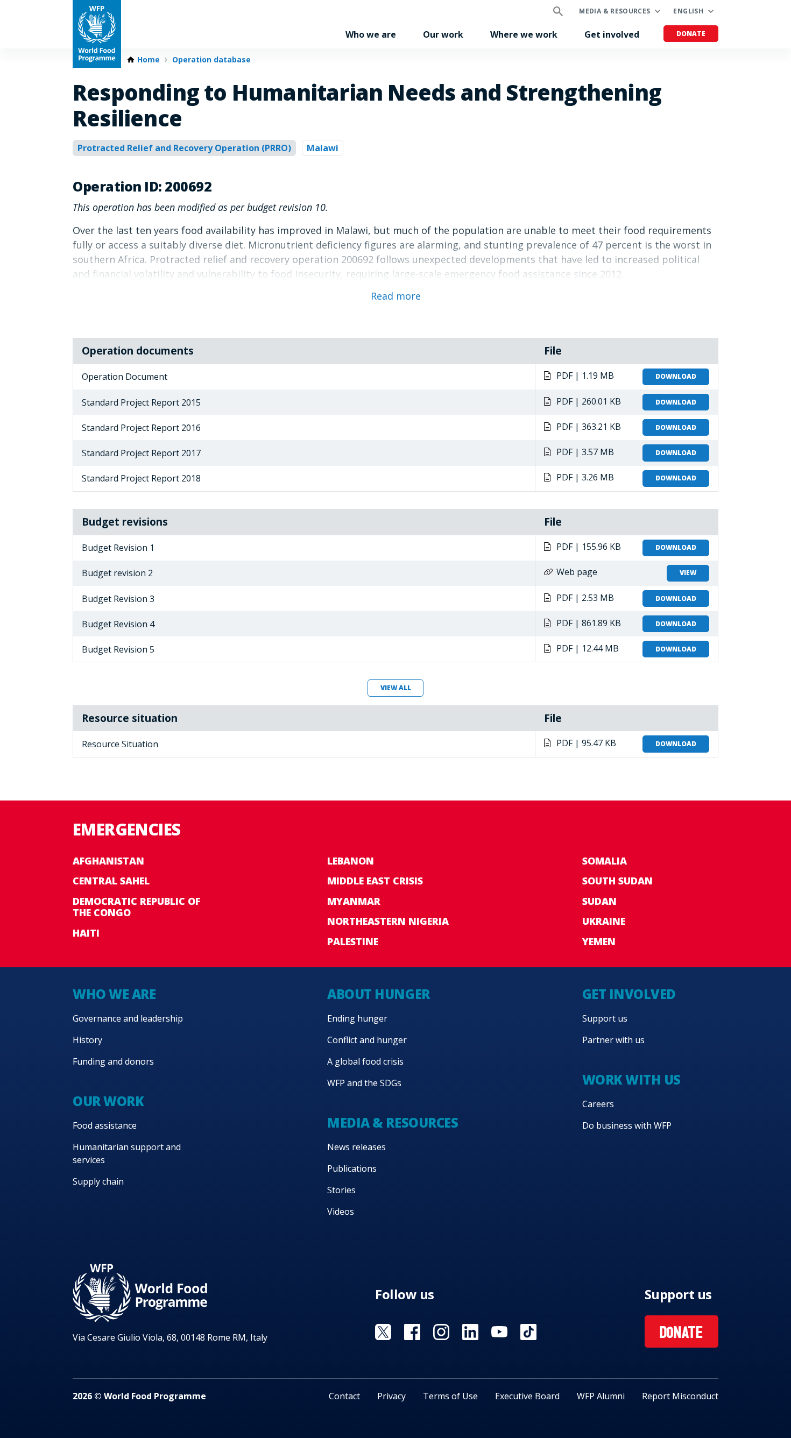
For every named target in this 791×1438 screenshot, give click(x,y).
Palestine (352, 941)
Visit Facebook (412, 1332)
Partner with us (613, 1040)
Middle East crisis (375, 880)
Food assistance (105, 1125)
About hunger (378, 994)
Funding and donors (113, 1061)
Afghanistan (108, 860)
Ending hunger (357, 1018)
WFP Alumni (601, 1396)
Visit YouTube (499, 1332)
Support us (604, 1018)
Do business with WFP (627, 1125)
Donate (690, 33)
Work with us (631, 1079)
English (688, 11)
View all (395, 687)
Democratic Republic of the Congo (136, 907)
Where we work (523, 34)
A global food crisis (365, 1061)
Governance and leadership (128, 1018)
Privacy (391, 1396)
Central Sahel (111, 880)
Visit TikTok (528, 1332)
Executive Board (527, 1396)
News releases (356, 1147)
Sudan (599, 901)
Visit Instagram (441, 1332)
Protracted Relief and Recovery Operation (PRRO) (184, 148)
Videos (340, 1211)
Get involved (611, 34)
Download (675, 376)
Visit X (383, 1332)
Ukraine (603, 921)
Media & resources (614, 11)
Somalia (604, 860)
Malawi (322, 148)
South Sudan (617, 880)
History (87, 1040)
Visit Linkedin (470, 1332)
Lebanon (350, 860)
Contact (344, 1396)
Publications (352, 1168)
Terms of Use (450, 1396)
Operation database (211, 60)
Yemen (599, 941)
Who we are (370, 34)
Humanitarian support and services (127, 1153)
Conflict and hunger (367, 1040)
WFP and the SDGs (364, 1083)
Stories (341, 1190)
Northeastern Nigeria (388, 921)
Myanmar (353, 901)
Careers (598, 1104)
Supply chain (98, 1181)
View (688, 572)
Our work (443, 34)
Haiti (86, 932)
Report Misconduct (680, 1396)
